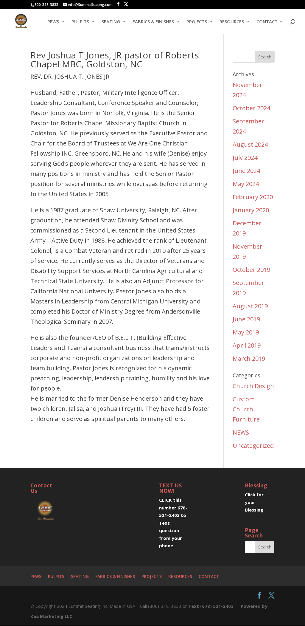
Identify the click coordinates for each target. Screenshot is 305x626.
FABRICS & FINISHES (153, 21)
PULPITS (80, 21)
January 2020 (251, 210)
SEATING (111, 21)
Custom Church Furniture (246, 409)
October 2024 (251, 108)
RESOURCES (232, 21)
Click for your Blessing (254, 502)
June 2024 (246, 171)
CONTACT (267, 21)
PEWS (53, 21)
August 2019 (250, 306)
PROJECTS (196, 21)
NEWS (241, 432)
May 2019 (246, 332)
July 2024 (245, 158)
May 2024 (246, 184)
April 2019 (247, 345)
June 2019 (246, 319)
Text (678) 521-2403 (211, 606)
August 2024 (250, 144)
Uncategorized (253, 445)
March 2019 (249, 358)
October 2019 (251, 270)
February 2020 (253, 197)
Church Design (253, 386)
